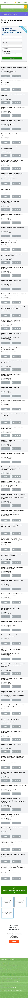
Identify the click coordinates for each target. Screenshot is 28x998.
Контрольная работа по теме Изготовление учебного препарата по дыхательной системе (12, 692)
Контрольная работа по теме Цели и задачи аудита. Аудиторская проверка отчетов (12, 718)
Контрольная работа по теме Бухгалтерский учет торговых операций (13, 68)
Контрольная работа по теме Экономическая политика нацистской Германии (12, 160)
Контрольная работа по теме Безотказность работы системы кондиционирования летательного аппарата (12, 175)
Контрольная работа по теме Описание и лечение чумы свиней (13, 414)
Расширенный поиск (5, 9)
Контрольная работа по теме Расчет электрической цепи (10, 201)
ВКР (2, 984)
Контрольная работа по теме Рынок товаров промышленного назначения (12, 594)
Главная (3, 18)
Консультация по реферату (8, 987)
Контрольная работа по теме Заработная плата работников (13, 268)
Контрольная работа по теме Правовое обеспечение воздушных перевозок (11, 281)
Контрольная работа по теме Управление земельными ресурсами (11, 841)
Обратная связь (5, 963)
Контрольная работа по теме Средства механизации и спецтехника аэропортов (11, 482)
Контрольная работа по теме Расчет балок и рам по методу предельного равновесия (13, 705)
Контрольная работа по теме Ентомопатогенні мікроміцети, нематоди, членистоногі (12, 121)
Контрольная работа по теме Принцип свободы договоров (13, 94)
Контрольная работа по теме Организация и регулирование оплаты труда (12, 554)
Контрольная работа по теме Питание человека (13, 854)
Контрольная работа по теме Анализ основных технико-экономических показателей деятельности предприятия (13, 468)
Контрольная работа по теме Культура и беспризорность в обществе (11, 731)
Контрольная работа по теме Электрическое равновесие (12, 361)
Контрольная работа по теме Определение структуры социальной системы (12, 525)
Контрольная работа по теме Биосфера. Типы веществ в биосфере (12, 828)
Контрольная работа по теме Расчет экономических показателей (10, 388)
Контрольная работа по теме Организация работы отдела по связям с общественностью (14, 307)
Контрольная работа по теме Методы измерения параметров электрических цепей (13, 294)
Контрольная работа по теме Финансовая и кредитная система (12, 427)
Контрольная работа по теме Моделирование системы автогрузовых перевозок (12, 511)
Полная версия (5, 972)
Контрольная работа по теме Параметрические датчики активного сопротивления (13, 401)
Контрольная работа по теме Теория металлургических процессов (10, 815)
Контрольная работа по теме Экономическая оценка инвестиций (12, 134)
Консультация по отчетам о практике (11, 990)
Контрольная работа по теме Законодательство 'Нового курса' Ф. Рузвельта (13, 635)
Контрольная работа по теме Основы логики (12, 744)
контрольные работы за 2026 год (7, 901)
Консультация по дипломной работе (11, 981)
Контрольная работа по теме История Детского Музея (13, 108)
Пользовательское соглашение (9, 966)
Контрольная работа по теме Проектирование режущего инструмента (12, 581)
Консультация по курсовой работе (10, 978)
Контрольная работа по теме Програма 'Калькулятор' (11, 334)
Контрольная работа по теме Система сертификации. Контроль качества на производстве (10, 608)
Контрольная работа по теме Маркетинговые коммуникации (12, 81)
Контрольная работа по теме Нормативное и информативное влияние (12, 568)
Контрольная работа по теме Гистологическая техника (12, 228)
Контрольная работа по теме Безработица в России (12, 215)
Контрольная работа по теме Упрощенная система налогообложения (14, 188)
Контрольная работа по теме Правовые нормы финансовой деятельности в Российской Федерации (13, 665)
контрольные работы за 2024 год (7, 913)
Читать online (16, 76)
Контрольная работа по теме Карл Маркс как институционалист (12, 441)
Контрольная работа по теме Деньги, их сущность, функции (14, 786)
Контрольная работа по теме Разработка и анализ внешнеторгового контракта (13, 241)
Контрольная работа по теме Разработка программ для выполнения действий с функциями (11, 649)
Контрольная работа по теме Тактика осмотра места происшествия (12, 147)
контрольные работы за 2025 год (21, 901)
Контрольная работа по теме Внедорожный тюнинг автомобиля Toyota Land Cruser (12, 320)
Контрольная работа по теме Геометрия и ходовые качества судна (11, 622)
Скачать (6, 76)
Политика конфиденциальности (10, 969)
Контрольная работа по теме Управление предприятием (11, 375)
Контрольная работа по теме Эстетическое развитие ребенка (12, 679)
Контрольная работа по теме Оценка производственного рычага (10, 348)
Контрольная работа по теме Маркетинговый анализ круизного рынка (12, 254)
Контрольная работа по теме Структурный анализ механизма (13, 772)
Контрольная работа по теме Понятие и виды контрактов (12, 454)
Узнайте (14, 941)
